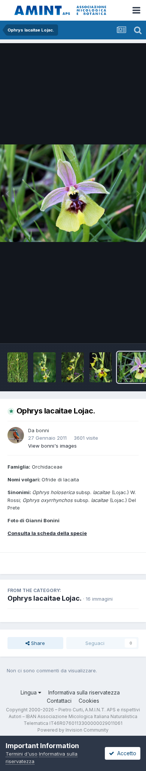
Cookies (89, 700)
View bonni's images (52, 446)
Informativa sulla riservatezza (84, 692)
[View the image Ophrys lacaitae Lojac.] (17, 367)
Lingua (29, 692)
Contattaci (59, 700)
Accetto (125, 753)
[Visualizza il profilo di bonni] (15, 435)
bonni (42, 430)
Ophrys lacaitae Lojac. (44, 598)
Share (37, 643)
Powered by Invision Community (73, 730)
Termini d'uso (21, 754)
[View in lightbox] (73, 193)
